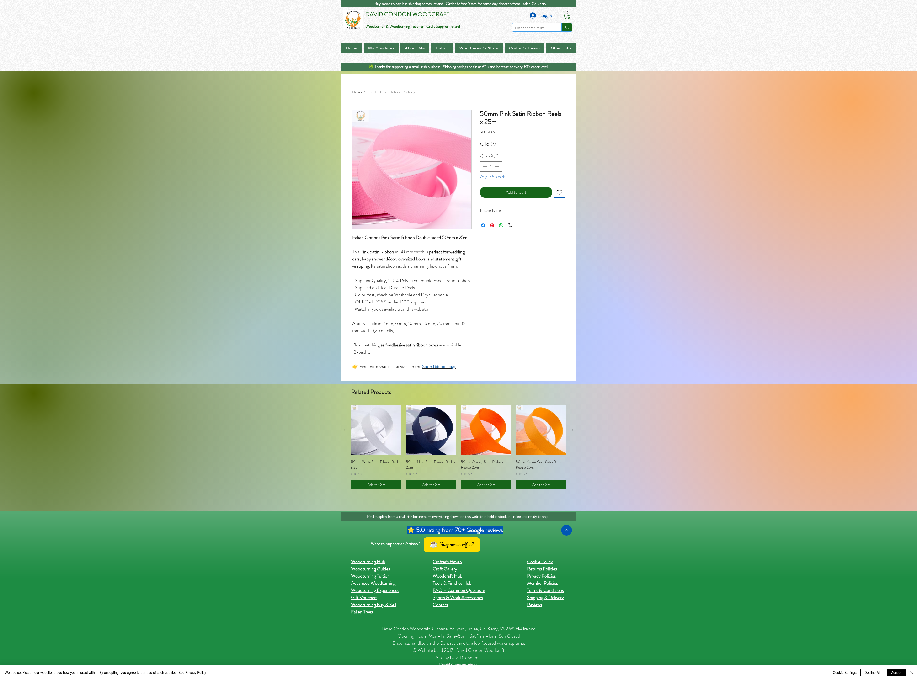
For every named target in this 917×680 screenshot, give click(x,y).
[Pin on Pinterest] (492, 225)
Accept (896, 672)
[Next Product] (573, 430)
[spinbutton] (491, 166)
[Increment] (497, 166)
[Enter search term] (566, 27)
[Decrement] (484, 166)
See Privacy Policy (192, 672)
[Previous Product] (344, 430)
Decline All (872, 672)
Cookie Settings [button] (845, 672)
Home (357, 92)
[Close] (911, 672)
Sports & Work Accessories (458, 597)
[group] (458, 447)
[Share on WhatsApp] (501, 225)
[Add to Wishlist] (559, 192)
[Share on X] (510, 225)
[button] (567, 15)
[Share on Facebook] (483, 225)
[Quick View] (376, 430)
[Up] (566, 530)
